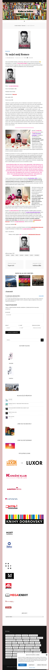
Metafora (8, 647)
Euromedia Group (10, 640)
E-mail (20, 325)
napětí (36, 647)
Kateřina (11, 378)
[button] (46, 654)
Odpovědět (41, 296)
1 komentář (30, 57)
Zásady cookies (32, 667)
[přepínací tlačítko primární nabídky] (24, 21)
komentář (7, 312)
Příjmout (22, 665)
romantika (37, 255)
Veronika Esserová (10, 57)
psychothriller (37, 652)
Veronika (11, 363)
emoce (33, 637)
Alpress (18, 635)
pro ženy (21, 255)
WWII (15, 657)
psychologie (29, 652)
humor (20, 642)
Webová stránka (36, 325)
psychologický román (18, 652)
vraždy (8, 657)
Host (14, 642)
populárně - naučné (18, 650)
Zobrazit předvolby (42, 665)
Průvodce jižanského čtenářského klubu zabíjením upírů (19, 407)
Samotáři (10, 399)
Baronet (7, 255)
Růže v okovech (11, 416)
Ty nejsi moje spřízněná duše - (13, 296)
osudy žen (9, 650)
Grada (26, 640)
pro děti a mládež (35, 650)
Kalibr (37, 642)
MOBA (15, 647)
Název (7, 325)
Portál (27, 650)
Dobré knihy (26, 637)
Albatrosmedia (10, 635)
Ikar (26, 642)
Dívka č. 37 (35, 284)
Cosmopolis (9, 637)
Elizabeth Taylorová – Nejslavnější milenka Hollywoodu (19, 403)
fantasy (19, 640)
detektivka (18, 637)
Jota (31, 642)
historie (8, 642)
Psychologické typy (24, 284)
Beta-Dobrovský (33, 635)
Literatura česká (30, 645)
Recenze (7, 51)
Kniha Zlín (15, 645)
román (31, 255)
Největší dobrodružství (9, 285)
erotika (12, 255)
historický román (34, 640)
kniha (17, 255)
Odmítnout (31, 665)
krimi (22, 645)
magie (38, 645)
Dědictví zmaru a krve (13, 412)
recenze (26, 255)
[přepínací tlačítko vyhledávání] (42, 1)
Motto (21, 647)
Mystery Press (29, 647)
